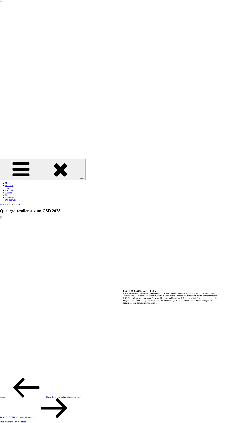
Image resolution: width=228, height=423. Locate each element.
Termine (8, 193)
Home (7, 183)
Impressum (9, 197)
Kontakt (8, 195)
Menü (82, 179)
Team (7, 188)
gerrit (17, 204)
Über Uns (9, 185)
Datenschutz (10, 200)
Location (9, 190)
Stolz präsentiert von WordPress (13, 422)
